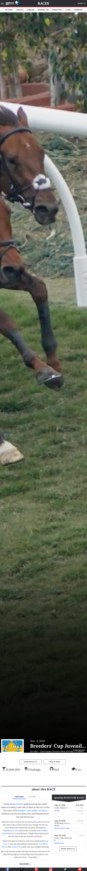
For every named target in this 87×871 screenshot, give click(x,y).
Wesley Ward (15, 804)
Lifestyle (19, 10)
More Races (67, 849)
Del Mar (56, 810)
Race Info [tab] (19, 796)
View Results (30, 762)
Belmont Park (59, 843)
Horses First (57, 10)
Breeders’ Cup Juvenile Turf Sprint (32, 810)
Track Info (54, 762)
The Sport (9, 10)
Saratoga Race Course (61, 828)
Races (43, 3)
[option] (43, 382)
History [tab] (32, 796)
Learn (68, 10)
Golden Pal (16, 847)
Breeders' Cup (43, 10)
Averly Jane (13, 830)
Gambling (30, 10)
